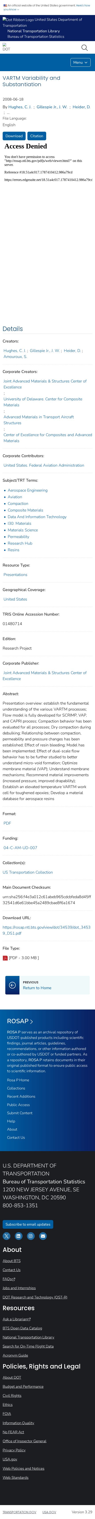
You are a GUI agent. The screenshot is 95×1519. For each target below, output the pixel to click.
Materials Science (23, 530)
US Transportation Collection (28, 872)
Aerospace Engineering (28, 490)
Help (11, 1121)
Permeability (18, 536)
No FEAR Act (13, 1432)
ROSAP (17, 1021)
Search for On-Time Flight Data (28, 1346)
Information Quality (18, 1423)
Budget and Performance (23, 1386)
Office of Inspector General (24, 1441)
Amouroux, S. (15, 356)
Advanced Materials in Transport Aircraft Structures (39, 420)
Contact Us (16, 1137)
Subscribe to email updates (28, 1224)
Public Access (18, 1104)
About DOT (12, 1377)
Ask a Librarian (15, 1319)
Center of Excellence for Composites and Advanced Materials (48, 437)
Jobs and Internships (19, 1288)
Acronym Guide (15, 1355)
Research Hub (20, 543)
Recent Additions (21, 1096)
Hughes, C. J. (19, 107)
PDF (7, 823)
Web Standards (15, 1477)
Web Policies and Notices (23, 1468)
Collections (16, 1088)
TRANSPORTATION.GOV (19, 1512)
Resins (13, 550)
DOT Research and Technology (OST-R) (35, 1297)
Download (14, 136)
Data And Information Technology (37, 516)
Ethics (8, 1404)
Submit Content (19, 1113)
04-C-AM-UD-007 (20, 847)
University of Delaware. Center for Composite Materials (43, 402)
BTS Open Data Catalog (22, 1328)
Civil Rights (12, 1395)
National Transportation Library (28, 1337)
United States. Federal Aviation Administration (44, 465)
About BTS (12, 1260)
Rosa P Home (18, 1080)
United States (15, 599)
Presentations (15, 574)
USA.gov (10, 1459)
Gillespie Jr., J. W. (52, 107)
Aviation (15, 497)
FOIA (7, 1413)
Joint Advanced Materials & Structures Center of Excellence (45, 384)
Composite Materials (25, 510)
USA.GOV (49, 1512)
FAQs (7, 1278)
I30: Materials (19, 523)
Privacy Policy (14, 1450)
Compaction (18, 503)
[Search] (85, 47)
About (12, 1129)
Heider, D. (81, 107)
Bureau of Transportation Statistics (36, 36)
